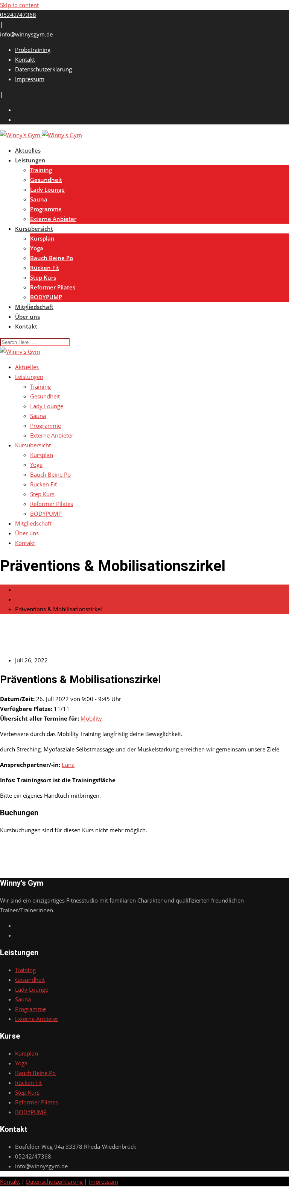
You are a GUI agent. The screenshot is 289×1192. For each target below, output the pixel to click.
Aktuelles (28, 150)
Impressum (29, 79)
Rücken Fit (44, 267)
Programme (46, 209)
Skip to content (19, 5)
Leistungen (30, 160)
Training (41, 170)
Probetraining (32, 49)
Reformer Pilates (52, 287)
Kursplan (42, 238)
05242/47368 (18, 14)
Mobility (91, 718)
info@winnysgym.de (26, 34)
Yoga (36, 248)
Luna (68, 764)
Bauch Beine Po (51, 258)
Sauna (38, 199)
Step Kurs (43, 277)
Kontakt (25, 59)
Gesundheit (46, 179)
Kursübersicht (34, 228)
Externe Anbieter (53, 219)
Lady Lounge (47, 189)
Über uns (27, 316)
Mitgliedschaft (34, 306)
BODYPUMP (46, 297)
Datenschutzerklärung (43, 69)
